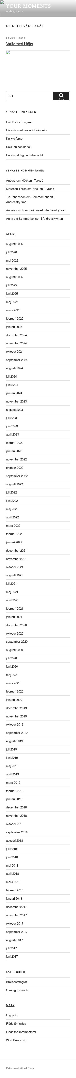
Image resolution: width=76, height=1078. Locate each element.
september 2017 (17, 931)
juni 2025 (12, 293)
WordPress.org (16, 1040)
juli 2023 (11, 417)
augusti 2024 (14, 368)
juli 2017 (11, 948)
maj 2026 (12, 260)
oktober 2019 (14, 724)
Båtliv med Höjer (19, 43)
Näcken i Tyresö (32, 180)
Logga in (11, 1015)
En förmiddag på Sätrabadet (24, 155)
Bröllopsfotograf (16, 982)
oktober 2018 (14, 824)
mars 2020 (13, 683)
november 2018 (16, 815)
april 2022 (12, 517)
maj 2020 (12, 674)
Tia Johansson (16, 197)
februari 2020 (14, 691)
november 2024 (16, 343)
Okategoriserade (17, 990)
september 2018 (17, 832)
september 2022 (17, 476)
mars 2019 (13, 782)
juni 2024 (12, 384)
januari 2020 (14, 699)
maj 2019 (12, 766)
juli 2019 (11, 749)
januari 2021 (14, 616)
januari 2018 (14, 898)
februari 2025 (14, 318)
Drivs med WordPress (20, 1068)
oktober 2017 (14, 923)
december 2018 (16, 807)
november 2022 (16, 459)
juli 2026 (11, 252)
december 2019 (16, 708)
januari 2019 (14, 799)
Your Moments (28, 6)
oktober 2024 (14, 351)
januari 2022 (14, 542)
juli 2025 (11, 285)
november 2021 (16, 559)
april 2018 (12, 873)
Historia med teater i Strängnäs (26, 130)
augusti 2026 (14, 244)
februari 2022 (14, 534)
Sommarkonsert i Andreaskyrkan (43, 210)
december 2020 (16, 625)
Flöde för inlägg (16, 1023)
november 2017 (16, 915)
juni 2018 (12, 857)
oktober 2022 (14, 467)
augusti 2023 (14, 409)
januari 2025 (14, 326)
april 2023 (12, 434)
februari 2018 (14, 890)
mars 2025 (13, 310)
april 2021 (12, 600)
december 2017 (16, 907)
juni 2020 (12, 666)
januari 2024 (14, 393)
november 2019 (16, 716)
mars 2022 (13, 525)
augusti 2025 (14, 277)
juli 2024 (11, 376)
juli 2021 (11, 583)
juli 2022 (11, 492)
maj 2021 (12, 592)
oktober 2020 (14, 633)
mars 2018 (13, 882)
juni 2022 (12, 500)
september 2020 (17, 641)
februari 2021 (14, 608)
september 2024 (17, 360)
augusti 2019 (14, 741)
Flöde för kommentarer (21, 1032)
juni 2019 (12, 757)
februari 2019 (14, 791)
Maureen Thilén (16, 188)
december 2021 (16, 550)
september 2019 (17, 732)
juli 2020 (11, 658)
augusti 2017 (14, 940)
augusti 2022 (14, 484)
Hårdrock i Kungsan (19, 122)
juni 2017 (12, 956)
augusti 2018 (14, 840)
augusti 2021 (14, 575)
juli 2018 (11, 849)
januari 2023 (14, 451)
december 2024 (16, 335)
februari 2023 (14, 442)
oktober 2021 (14, 567)
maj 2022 (12, 509)
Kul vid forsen (15, 138)
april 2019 (12, 774)
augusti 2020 (14, 650)
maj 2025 (12, 302)
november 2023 (16, 401)
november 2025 (16, 268)
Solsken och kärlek (18, 147)
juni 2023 (12, 426)
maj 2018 (12, 865)
